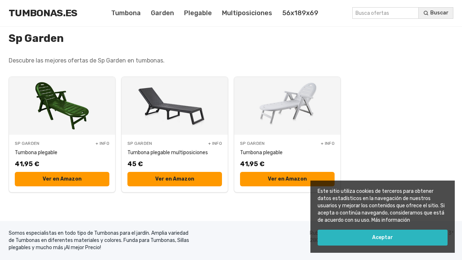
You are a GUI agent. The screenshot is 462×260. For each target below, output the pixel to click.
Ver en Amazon (62, 179)
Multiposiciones (247, 13)
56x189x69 (300, 13)
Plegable (198, 13)
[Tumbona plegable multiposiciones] (175, 106)
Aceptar (382, 237)
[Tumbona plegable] (62, 106)
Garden (162, 13)
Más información (390, 220)
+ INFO (102, 143)
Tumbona (126, 13)
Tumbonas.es (43, 13)
